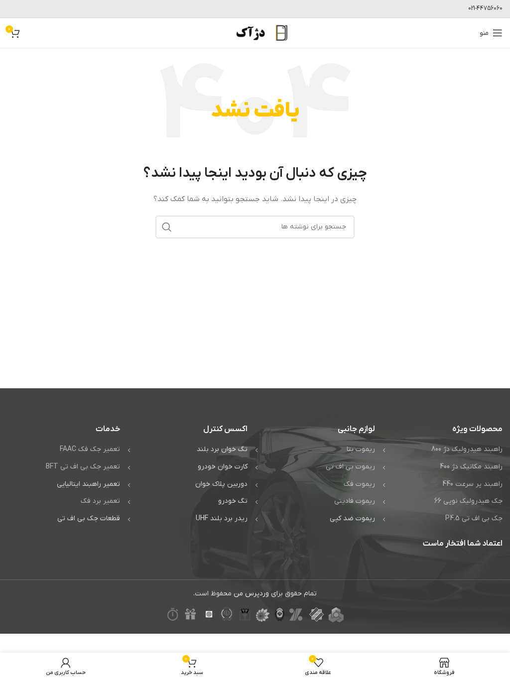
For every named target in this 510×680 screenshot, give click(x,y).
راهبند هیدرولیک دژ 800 (467, 449)
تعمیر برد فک (100, 501)
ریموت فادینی (354, 501)
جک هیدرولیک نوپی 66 (468, 501)
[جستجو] (166, 227)
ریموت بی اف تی (350, 466)
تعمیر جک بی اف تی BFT (83, 466)
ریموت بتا (361, 449)
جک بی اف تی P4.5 (474, 518)
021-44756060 (485, 8)
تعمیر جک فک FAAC (90, 449)
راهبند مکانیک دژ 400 (471, 466)
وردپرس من (251, 593)
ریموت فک (359, 484)
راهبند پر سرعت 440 (472, 484)
